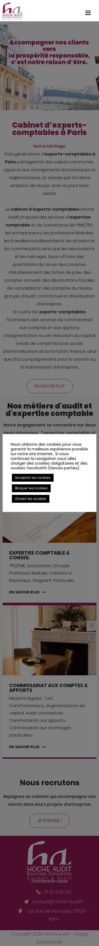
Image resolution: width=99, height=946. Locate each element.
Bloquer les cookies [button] (31, 488)
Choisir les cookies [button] (30, 498)
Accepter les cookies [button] (32, 477)
